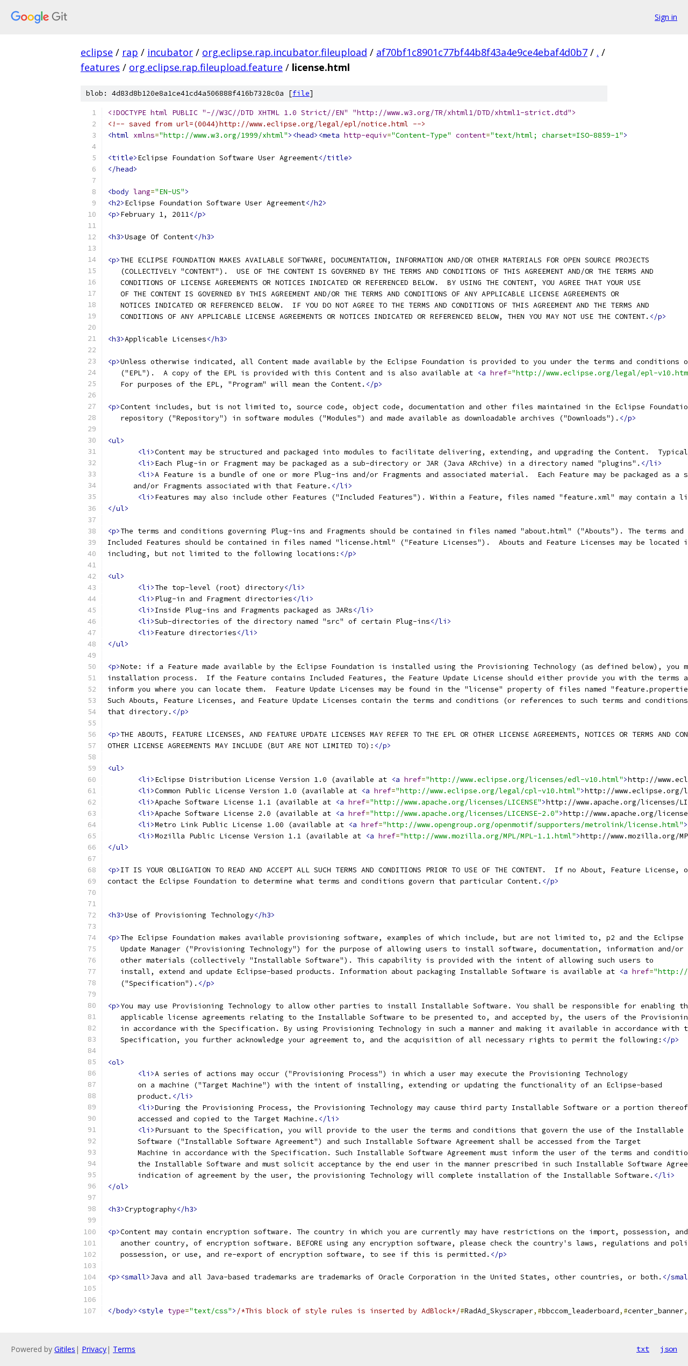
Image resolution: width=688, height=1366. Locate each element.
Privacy (94, 1349)
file (301, 93)
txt (642, 1349)
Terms (124, 1349)
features (100, 67)
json (668, 1349)
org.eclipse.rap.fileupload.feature (206, 67)
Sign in (666, 17)
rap (130, 52)
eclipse (97, 52)
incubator (170, 52)
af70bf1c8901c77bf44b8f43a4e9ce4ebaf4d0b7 (481, 52)
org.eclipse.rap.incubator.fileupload (284, 52)
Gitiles (64, 1349)
